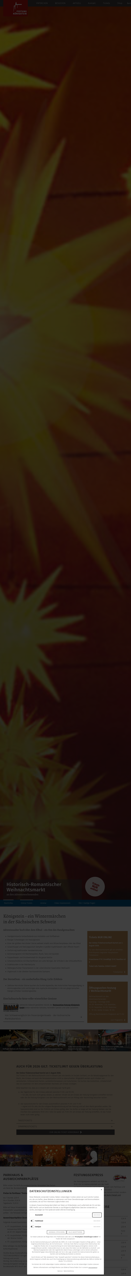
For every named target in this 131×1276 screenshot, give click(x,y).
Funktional (39, 1221)
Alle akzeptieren (75, 1232)
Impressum (60, 1271)
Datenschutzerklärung (92, 1267)
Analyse (38, 1227)
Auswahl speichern (57, 1232)
